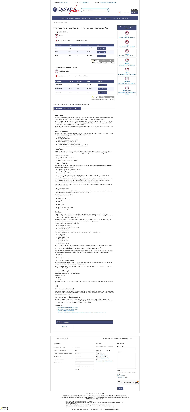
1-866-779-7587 (104, 355)
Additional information (72, 109)
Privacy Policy (120, 375)
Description (58, 109)
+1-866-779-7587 (63, 2)
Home (63, 18)
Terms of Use (78, 363)
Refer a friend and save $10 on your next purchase (118, 338)
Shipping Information (59, 359)
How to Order (97, 18)
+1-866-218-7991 (84, 2)
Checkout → (134, 12)
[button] (4, 408)
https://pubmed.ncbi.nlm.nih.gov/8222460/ (68, 307)
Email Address (121, 346)
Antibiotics (60, 22)
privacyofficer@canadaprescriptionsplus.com (109, 409)
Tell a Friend (78, 357)
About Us (77, 347)
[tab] (58, 108)
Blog (118, 18)
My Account (134, 9)
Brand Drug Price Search (60, 350)
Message (119, 352)
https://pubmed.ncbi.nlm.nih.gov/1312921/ (68, 309)
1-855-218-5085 (105, 358)
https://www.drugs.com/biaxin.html (66, 310)
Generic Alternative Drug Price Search (63, 353)
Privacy (76, 360)
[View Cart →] (119, 12)
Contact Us (125, 18)
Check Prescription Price (73, 18)
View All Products (87, 18)
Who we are (107, 18)
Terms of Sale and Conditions (82, 366)
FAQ (114, 18)
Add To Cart (101, 48)
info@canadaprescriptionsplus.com (108, 2)
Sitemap (77, 369)
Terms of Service (120, 377)
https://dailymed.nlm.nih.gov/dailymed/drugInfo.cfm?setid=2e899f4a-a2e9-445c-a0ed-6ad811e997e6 (82, 312)
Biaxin (65, 22)
